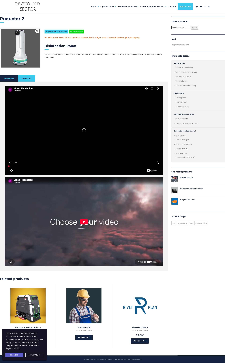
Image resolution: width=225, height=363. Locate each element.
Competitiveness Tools (184, 114)
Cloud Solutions (97, 54)
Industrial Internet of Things (186, 85)
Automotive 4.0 (86, 54)
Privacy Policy (34, 355)
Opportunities (107, 6)
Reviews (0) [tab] (26, 78)
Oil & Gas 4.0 (149, 54)
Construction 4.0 (109, 54)
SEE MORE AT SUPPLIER (57, 31)
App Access (185, 6)
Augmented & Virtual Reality (186, 72)
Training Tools (181, 98)
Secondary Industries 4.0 (185, 131)
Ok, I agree (14, 355)
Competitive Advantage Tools (187, 123)
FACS (191, 223)
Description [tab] (9, 78)
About (94, 6)
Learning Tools (181, 102)
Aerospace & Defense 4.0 (71, 54)
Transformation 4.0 (127, 6)
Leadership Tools (182, 106)
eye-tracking (182, 223)
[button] (37, 31)
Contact (172, 6)
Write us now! (78, 31)
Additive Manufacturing (184, 68)
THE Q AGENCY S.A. (121, 359)
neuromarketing (201, 223)
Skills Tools (179, 93)
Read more (83, 337)
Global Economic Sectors (152, 6)
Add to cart (139, 341)
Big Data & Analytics (183, 76)
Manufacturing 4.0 (137, 54)
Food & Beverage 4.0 (123, 54)
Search (194, 27)
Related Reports (182, 119)
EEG (173, 223)
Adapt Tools (57, 54)
